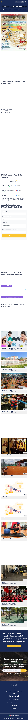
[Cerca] (22, 2)
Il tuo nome (4, 211)
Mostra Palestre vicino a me (14, 673)
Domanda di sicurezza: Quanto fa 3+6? (10, 229)
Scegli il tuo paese (15, 715)
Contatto (14, 708)
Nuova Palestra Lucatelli (7, 369)
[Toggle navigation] (25, 2)
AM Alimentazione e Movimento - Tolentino (11, 348)
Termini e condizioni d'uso (14, 699)
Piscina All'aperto (5, 496)
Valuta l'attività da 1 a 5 (7, 216)
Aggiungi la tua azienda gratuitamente (14, 691)
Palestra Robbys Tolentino (7, 411)
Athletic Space (4, 517)
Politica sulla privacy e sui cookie (14, 702)
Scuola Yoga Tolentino (6, 454)
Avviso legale (14, 701)
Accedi (14, 690)
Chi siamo (14, 688)
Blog (14, 693)
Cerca (24, 670)
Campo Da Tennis (5, 624)
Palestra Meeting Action (7, 390)
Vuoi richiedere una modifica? (7, 86)
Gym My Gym (4, 582)
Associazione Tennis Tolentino (8, 475)
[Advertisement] (14, 66)
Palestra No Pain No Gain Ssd (8, 603)
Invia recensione (15, 236)
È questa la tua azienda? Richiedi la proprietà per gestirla (14, 9)
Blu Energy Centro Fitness (7, 538)
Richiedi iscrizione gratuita (14, 646)
